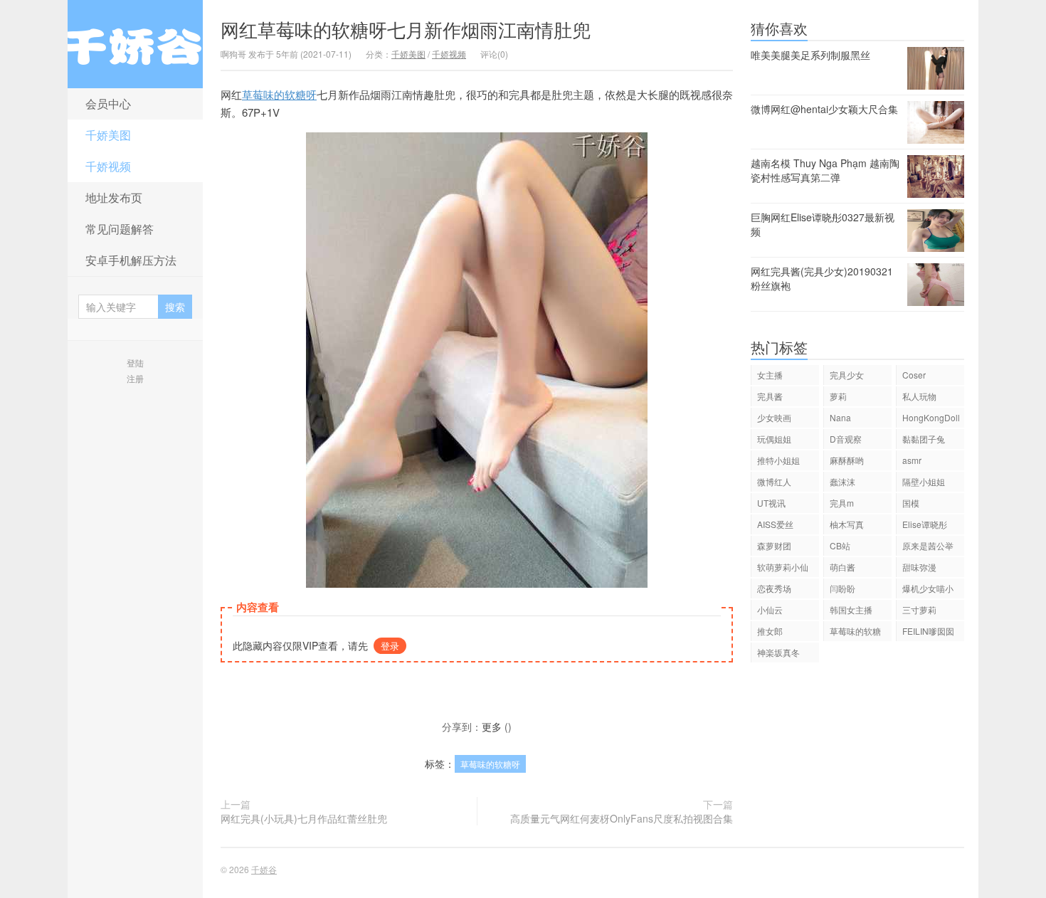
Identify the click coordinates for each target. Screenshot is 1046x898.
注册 (135, 378)
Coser (914, 375)
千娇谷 (135, 44)
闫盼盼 (842, 588)
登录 (390, 646)
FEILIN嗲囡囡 (928, 631)
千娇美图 (108, 135)
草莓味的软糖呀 (279, 94)
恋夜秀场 (774, 588)
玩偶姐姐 (774, 439)
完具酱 (770, 396)
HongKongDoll (931, 417)
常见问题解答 (119, 229)
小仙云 (770, 609)
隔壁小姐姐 (923, 481)
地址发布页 (113, 197)
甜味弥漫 (919, 567)
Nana (840, 417)
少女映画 (774, 417)
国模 (910, 503)
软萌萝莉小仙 (782, 567)
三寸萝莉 (919, 609)
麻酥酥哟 (847, 460)
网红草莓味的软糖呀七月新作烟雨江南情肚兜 (406, 29)
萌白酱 (842, 567)
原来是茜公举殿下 (927, 547)
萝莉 (838, 396)
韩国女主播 (851, 609)
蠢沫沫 (842, 481)
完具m (842, 503)
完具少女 (847, 375)
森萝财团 (774, 545)
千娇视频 (108, 166)
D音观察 (846, 439)
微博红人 (774, 481)
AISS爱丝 (775, 524)
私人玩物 (919, 396)
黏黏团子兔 (923, 439)
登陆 (135, 362)
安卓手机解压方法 (130, 260)
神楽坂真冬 (778, 652)
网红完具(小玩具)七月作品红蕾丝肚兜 (304, 818)
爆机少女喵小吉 (927, 590)
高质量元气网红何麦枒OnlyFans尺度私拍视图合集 (621, 818)
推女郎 (770, 631)
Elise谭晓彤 (924, 524)
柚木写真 (847, 524)
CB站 (840, 545)
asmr (911, 460)
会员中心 (108, 103)
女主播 (770, 375)
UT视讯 (771, 503)
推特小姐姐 (778, 460)
